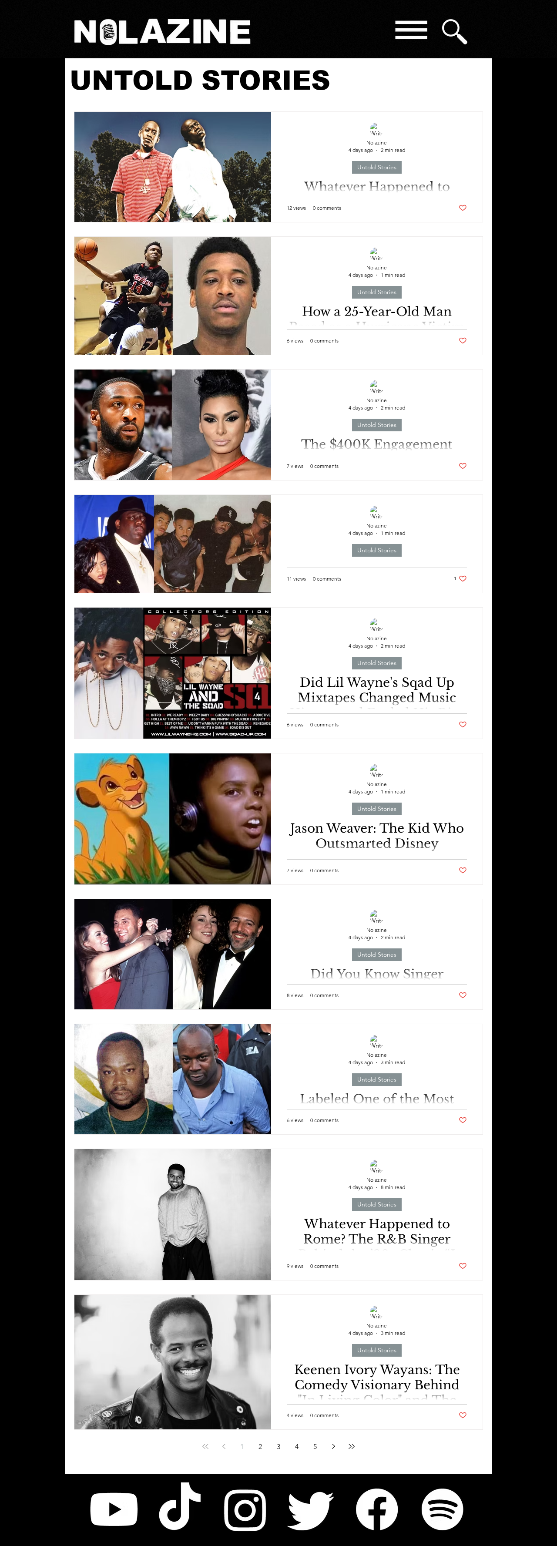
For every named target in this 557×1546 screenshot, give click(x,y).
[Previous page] (224, 1446)
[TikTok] (180, 1509)
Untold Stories (376, 167)
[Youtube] (114, 1509)
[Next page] (333, 1446)
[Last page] (351, 1446)
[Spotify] (442, 1509)
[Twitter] (311, 1509)
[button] (410, 31)
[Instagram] (245, 1509)
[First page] (205, 1446)
